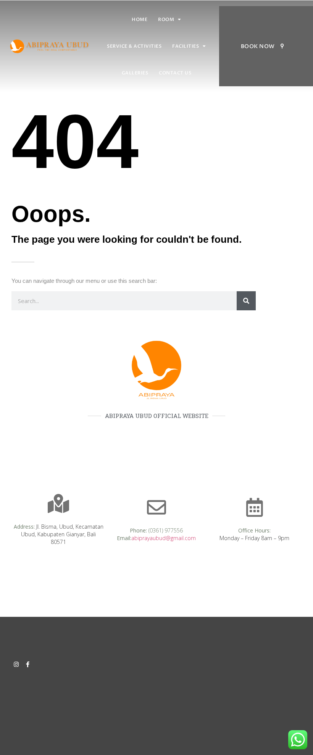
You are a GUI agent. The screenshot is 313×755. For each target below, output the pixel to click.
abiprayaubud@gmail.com (163, 538)
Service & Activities (134, 46)
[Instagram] (16, 664)
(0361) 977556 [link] (165, 530)
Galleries (135, 73)
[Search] (246, 300)
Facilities (185, 46)
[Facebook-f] (28, 664)
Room (166, 19)
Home (139, 19)
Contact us (175, 73)
